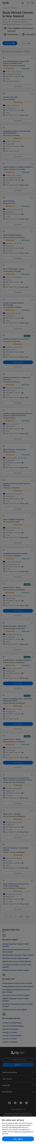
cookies (10, 1123)
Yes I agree (18, 1139)
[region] (18, 1130)
